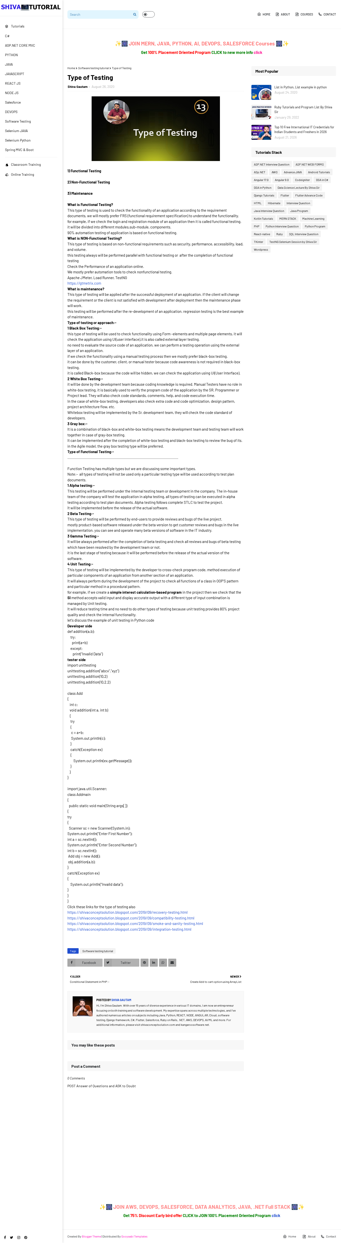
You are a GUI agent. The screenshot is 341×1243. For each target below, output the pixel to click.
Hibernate (274, 203)
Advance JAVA (293, 172)
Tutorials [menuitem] (17, 26)
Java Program (299, 210)
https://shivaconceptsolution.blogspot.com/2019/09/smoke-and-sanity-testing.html (135, 923)
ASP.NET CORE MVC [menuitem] (20, 45)
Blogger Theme (91, 1236)
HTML (258, 203)
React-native (262, 234)
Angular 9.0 (282, 179)
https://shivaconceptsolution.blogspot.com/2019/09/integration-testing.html (129, 929)
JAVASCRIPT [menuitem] (14, 74)
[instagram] (18, 1237)
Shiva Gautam (78, 87)
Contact (330, 14)
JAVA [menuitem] (9, 64)
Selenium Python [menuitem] (18, 140)
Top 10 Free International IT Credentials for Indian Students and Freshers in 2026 (304, 129)
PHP (256, 226)
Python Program (315, 226)
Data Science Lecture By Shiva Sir (299, 187)
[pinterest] (25, 1237)
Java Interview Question (269, 210)
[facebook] (5, 1237)
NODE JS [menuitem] (11, 93)
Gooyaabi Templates (134, 1236)
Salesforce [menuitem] (13, 102)
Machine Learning (313, 218)
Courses (307, 14)
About (285, 14)
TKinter (258, 241)
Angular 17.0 (261, 179)
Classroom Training (26, 164)
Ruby (279, 234)
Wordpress (261, 249)
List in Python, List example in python (300, 87)
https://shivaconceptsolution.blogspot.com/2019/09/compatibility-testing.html (130, 918)
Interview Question (298, 203)
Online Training (22, 174)
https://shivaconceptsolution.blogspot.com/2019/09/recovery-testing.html (127, 912)
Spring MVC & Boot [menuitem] (19, 150)
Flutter (285, 195)
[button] (148, 14)
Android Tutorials (319, 172)
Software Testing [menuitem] (18, 121)
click (258, 52)
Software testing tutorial (93, 68)
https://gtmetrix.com (84, 283)
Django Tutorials (264, 195)
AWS (275, 172)
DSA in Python (262, 187)
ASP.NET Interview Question (271, 164)
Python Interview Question (282, 226)
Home (266, 14)
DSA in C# (322, 179)
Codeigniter (302, 179)
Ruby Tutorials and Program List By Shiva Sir (303, 109)
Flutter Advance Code (309, 195)
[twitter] (11, 1237)
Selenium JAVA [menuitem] (16, 131)
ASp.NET (259, 172)
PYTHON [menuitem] (11, 55)
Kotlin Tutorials (263, 218)
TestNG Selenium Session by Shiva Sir (293, 241)
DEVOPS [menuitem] (11, 112)
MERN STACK (287, 218)
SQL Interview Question (303, 234)
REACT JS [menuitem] (12, 83)
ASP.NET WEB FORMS (310, 164)
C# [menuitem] (7, 36)
